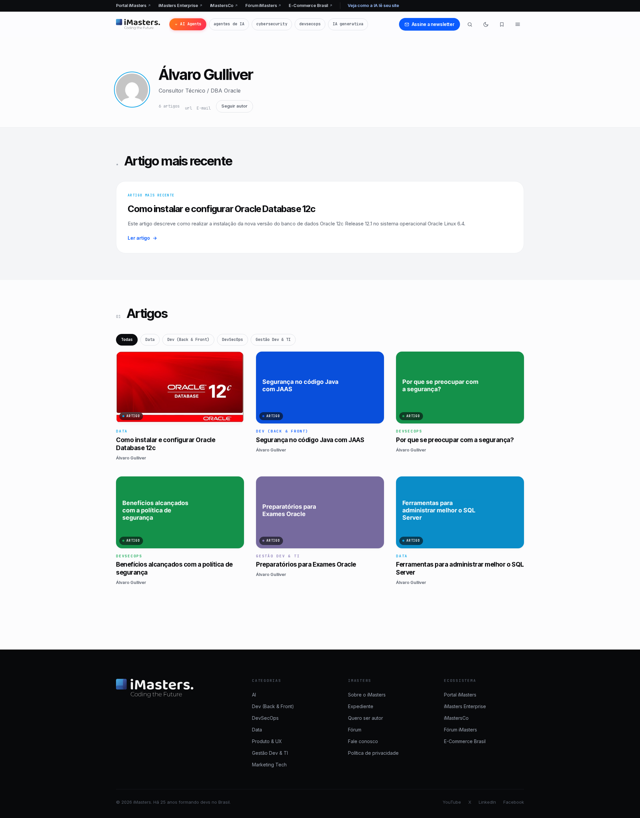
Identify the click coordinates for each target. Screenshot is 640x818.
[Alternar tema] (485, 24)
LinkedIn (487, 802)
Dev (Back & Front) (188, 339)
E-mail (204, 108)
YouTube (452, 802)
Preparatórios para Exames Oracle (306, 564)
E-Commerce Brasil (311, 5)
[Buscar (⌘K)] (469, 24)
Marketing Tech (269, 764)
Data (150, 339)
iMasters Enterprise (180, 5)
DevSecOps (232, 339)
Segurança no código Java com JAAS (310, 440)
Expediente (360, 706)
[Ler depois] (501, 24)
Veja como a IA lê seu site (373, 5)
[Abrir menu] (517, 24)
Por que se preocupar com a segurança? (455, 440)
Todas (127, 339)
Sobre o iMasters (367, 694)
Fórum (354, 729)
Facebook (513, 802)
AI (254, 694)
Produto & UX (267, 741)
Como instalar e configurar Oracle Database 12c (221, 208)
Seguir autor (234, 106)
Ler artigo (142, 238)
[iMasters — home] (138, 24)
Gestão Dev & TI (273, 339)
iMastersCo (224, 5)
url (188, 108)
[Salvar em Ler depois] (235, 359)
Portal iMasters (133, 5)
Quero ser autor (365, 718)
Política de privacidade (373, 753)
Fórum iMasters (263, 5)
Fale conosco (363, 741)
